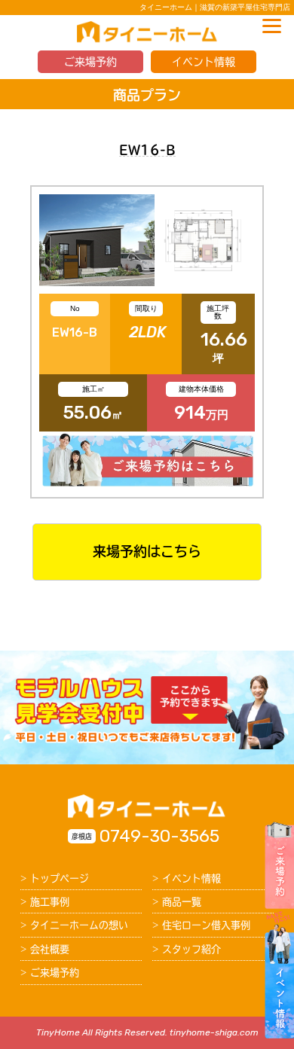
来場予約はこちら (147, 551)
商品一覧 (181, 902)
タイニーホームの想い (79, 925)
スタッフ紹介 (191, 949)
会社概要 (49, 949)
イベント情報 (203, 61)
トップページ (59, 878)
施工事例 (49, 902)
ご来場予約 (90, 61)
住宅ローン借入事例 (206, 925)
